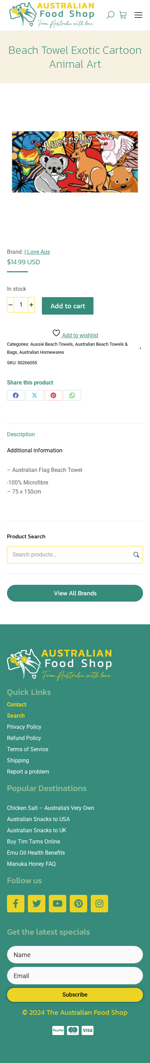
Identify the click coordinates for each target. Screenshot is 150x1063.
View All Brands (75, 593)
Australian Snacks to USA (38, 819)
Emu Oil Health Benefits (36, 852)
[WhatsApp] (72, 395)
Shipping (18, 760)
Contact (16, 704)
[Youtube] (57, 903)
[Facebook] (15, 395)
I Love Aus (37, 252)
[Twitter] (36, 903)
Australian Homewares (41, 352)
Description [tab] (21, 434)
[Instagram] (99, 903)
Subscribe (75, 994)
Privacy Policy (24, 727)
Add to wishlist (79, 335)
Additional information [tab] (34, 450)
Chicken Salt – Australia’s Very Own (50, 808)
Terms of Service (27, 749)
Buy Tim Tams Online (33, 841)
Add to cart (67, 306)
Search (135, 554)
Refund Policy (24, 738)
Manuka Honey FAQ (31, 864)
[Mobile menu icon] (138, 15)
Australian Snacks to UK (36, 830)
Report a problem (28, 771)
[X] (34, 395)
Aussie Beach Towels (51, 344)
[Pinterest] (53, 395)
